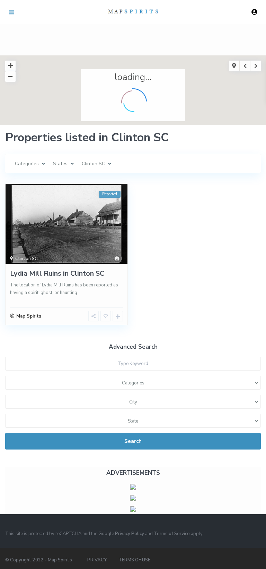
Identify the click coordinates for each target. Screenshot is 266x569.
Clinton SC (26, 259)
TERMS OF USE (134, 560)
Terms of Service (172, 534)
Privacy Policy (129, 534)
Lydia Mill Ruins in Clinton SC (57, 273)
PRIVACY (97, 560)
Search (133, 441)
